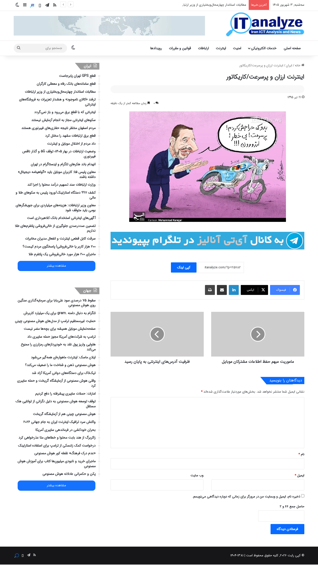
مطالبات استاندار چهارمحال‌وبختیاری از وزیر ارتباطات (212, 4)
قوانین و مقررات (180, 48)
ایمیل (299, 475)
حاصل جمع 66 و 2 (292, 506)
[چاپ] (210, 290)
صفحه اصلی (292, 48)
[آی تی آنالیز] (265, 24)
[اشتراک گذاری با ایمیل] (222, 290)
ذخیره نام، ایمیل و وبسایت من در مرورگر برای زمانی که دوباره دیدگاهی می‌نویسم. (246, 496)
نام (301, 454)
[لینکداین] (234, 290)
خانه (298, 65)
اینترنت (221, 48)
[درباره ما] (32, 5)
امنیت (237, 48)
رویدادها (156, 48)
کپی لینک (183, 267)
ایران (289, 65)
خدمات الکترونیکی (264, 48)
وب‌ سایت (197, 475)
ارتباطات (203, 48)
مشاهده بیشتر (56, 265)
